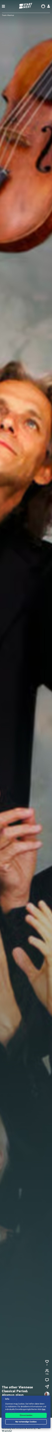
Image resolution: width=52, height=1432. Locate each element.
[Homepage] (26, 6)
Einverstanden (26, 1415)
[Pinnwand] (47, 1380)
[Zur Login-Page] (48, 6)
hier (43, 1409)
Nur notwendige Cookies (26, 1422)
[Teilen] (47, 1387)
